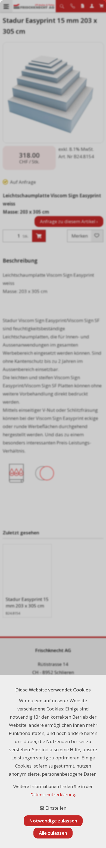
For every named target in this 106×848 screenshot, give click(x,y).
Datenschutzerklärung (52, 794)
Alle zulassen (53, 833)
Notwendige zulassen (53, 821)
